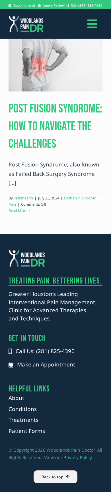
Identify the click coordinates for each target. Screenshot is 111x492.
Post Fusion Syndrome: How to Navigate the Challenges (55, 126)
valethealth (23, 198)
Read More (18, 210)
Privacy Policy (77, 457)
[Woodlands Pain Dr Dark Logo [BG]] (26, 18)
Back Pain (72, 198)
